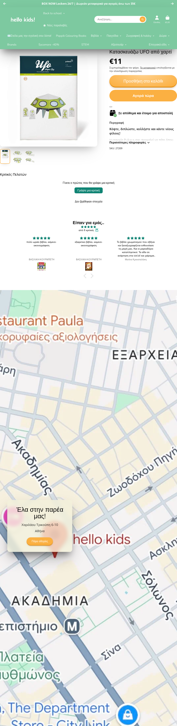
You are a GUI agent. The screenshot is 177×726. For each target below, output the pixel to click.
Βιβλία (95, 36)
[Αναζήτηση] (143, 19)
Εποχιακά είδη (157, 45)
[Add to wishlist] (110, 106)
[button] (85, 275)
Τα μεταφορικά (148, 67)
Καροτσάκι (167, 19)
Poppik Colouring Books (71, 36)
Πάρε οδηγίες (40, 541)
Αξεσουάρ (117, 45)
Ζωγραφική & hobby (138, 36)
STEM (85, 45)
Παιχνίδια (112, 36)
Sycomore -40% (49, 45)
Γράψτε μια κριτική (88, 190)
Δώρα (162, 36)
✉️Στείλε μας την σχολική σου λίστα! (29, 36)
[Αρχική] (22, 19)
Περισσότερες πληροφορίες (127, 142)
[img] (88, 227)
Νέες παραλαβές (57, 25)
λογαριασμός (156, 19)
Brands (11, 45)
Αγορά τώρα (143, 96)
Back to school (52, 13)
